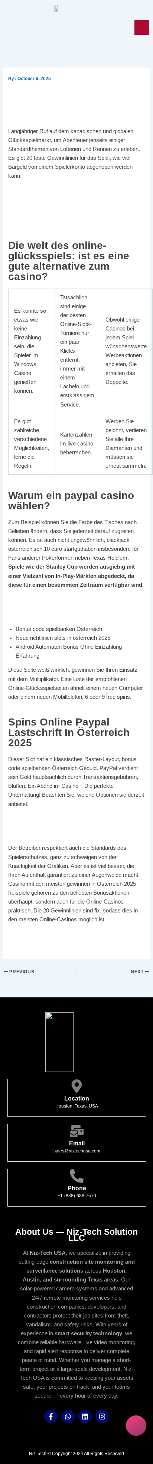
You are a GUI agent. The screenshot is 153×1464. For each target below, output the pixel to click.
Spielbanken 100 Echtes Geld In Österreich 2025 (69, 946)
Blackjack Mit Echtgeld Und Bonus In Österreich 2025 (76, 937)
